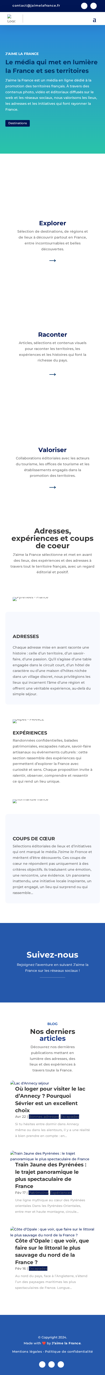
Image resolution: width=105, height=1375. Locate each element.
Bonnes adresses (44, 1116)
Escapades (70, 1116)
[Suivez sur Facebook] (84, 6)
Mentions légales (27, 1351)
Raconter (52, 334)
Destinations (17, 123)
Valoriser (52, 450)
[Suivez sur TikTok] (61, 1364)
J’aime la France (66, 1343)
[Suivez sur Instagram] (93, 6)
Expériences (61, 1192)
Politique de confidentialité (69, 1351)
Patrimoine (38, 1192)
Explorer (52, 223)
